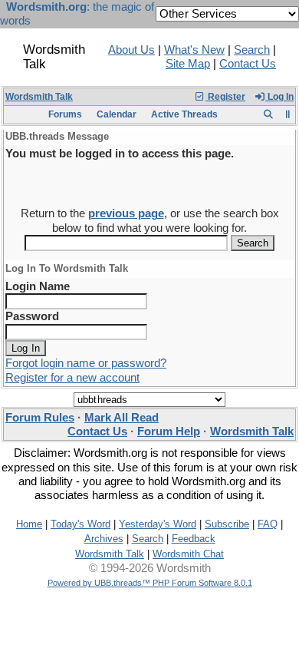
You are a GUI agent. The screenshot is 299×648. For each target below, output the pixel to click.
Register (225, 96)
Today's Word (80, 524)
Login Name (37, 286)
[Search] (268, 114)
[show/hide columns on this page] (287, 114)
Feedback (193, 538)
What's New (194, 50)
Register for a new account (72, 378)
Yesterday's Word (157, 524)
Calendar (116, 114)
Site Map (188, 64)
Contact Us (247, 64)
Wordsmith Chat (188, 554)
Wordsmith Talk (39, 96)
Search (252, 50)
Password (32, 316)
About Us (131, 50)
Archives (103, 538)
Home (29, 524)
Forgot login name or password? (85, 363)
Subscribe (227, 524)
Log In (279, 96)
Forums (65, 114)
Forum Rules (39, 418)
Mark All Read (121, 418)
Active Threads (184, 114)
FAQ (268, 524)
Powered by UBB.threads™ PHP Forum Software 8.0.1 (150, 582)
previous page (126, 213)
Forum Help (168, 431)
